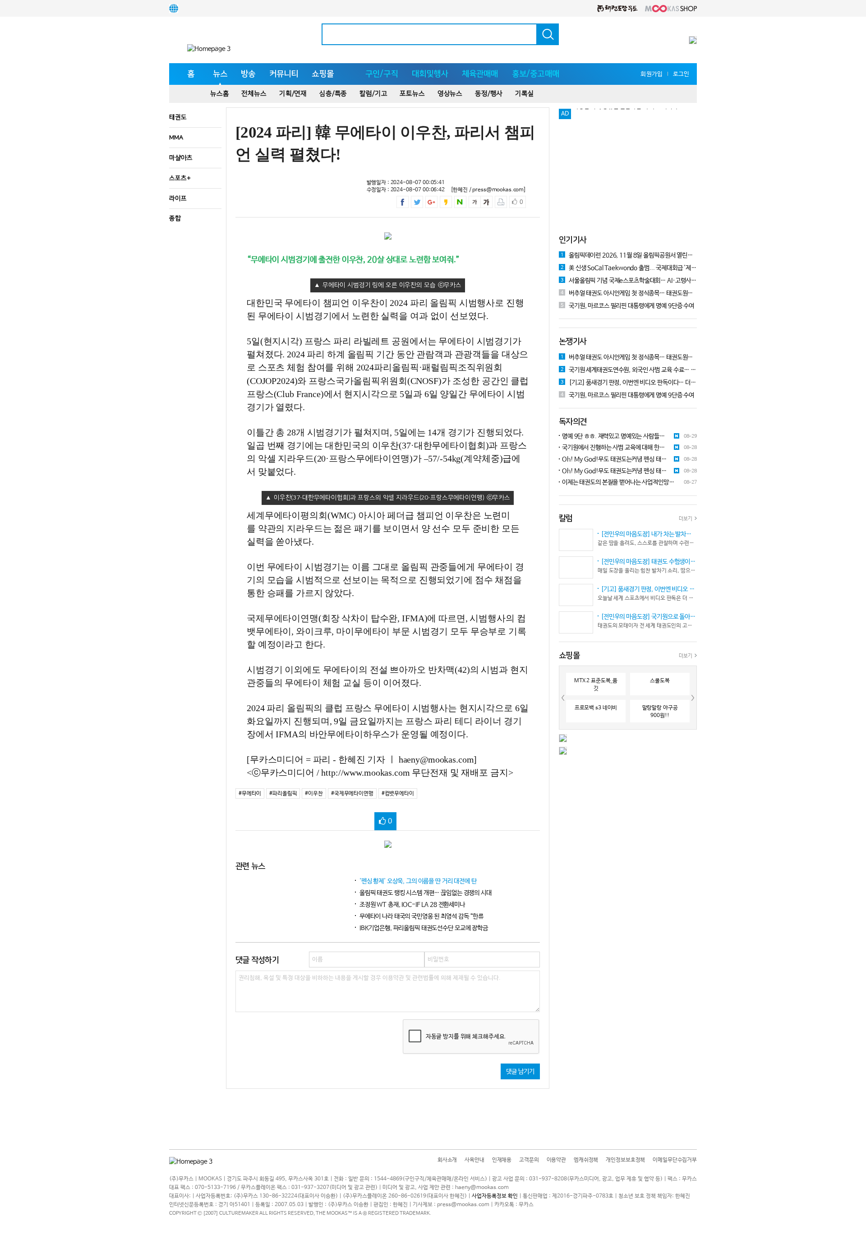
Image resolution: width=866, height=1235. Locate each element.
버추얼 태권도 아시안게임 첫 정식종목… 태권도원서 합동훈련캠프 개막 (629, 293)
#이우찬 (313, 794)
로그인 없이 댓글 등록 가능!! (608, 114)
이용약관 (556, 1160)
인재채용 (501, 1160)
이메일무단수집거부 (675, 1160)
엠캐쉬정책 (586, 1160)
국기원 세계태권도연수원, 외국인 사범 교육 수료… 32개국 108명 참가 (629, 370)
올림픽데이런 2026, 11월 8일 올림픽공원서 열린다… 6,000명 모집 (629, 255)
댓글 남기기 (520, 1071)
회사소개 (447, 1160)
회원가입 (651, 74)
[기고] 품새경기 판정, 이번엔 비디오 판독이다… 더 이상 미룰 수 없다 (629, 382)
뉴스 (220, 74)
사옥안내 (474, 1160)
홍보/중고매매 (535, 74)
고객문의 (529, 1160)
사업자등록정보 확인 (495, 1196)
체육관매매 (480, 74)
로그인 (681, 74)
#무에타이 (250, 794)
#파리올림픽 (283, 794)
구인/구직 (381, 74)
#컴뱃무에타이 (398, 794)
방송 (248, 74)
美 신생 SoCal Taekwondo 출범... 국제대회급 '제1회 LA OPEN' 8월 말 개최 (629, 268)
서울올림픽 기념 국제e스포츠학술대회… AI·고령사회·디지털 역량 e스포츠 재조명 (629, 280)
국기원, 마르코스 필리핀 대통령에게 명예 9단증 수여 (627, 306)
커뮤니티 (284, 74)
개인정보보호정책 (625, 1160)
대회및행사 (430, 74)
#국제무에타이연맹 (352, 794)
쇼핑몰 (323, 74)
